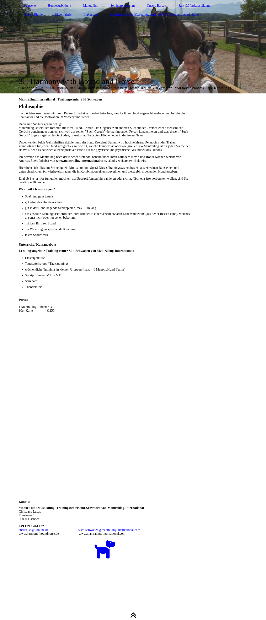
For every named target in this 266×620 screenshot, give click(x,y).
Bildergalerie (63, 14)
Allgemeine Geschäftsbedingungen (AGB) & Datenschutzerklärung (154, 14)
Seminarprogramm (122, 5)
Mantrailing (90, 5)
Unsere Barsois (157, 5)
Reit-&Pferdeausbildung (195, 5)
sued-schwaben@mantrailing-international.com (109, 530)
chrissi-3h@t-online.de (33, 530)
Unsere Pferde (33, 14)
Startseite (30, 5)
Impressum (91, 14)
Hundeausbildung (59, 5)
